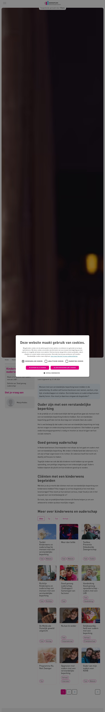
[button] (52, 373)
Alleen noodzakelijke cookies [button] (65, 368)
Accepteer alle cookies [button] (37, 368)
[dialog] (52, 356)
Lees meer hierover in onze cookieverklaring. (64, 356)
